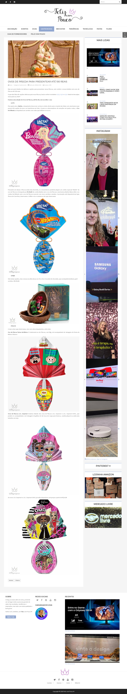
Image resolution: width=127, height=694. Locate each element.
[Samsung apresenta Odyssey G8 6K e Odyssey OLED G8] (103, 57)
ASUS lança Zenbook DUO (103, 79)
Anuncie (59, 683)
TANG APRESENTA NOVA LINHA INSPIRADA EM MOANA (109, 104)
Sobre (68, 683)
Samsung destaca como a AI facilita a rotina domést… (108, 117)
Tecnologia (70, 631)
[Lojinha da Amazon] (103, 488)
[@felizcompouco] (102, 162)
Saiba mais (10, 617)
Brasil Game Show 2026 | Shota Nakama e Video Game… (109, 91)
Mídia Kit (77, 683)
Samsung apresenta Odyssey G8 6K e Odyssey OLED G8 (103, 85)
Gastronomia (22, 85)
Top (125, 36)
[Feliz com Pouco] (63, 15)
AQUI (58, 94)
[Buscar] (120, 2)
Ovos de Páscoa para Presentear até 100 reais (37, 81)
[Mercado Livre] (103, 517)
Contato (49, 683)
